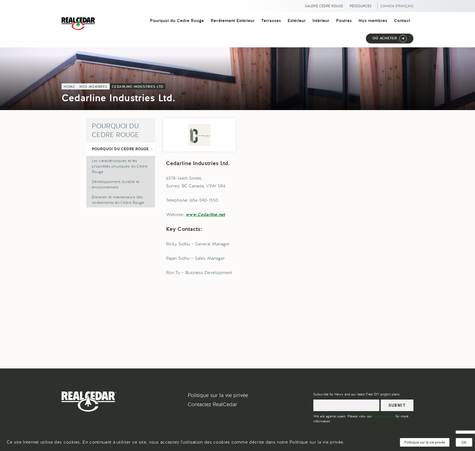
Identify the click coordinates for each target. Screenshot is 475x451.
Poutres (344, 21)
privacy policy (383, 416)
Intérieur (320, 21)
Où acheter (384, 38)
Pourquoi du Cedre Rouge (177, 21)
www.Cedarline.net (205, 215)
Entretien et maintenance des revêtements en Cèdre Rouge (118, 200)
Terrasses (271, 21)
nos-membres (93, 87)
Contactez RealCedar (212, 404)
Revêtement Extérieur (233, 21)
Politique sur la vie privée (218, 395)
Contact (402, 21)
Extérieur (297, 21)
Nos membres (372, 21)
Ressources (360, 6)
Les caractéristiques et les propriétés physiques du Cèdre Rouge (120, 166)
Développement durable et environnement (115, 184)
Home (69, 87)
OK (464, 442)
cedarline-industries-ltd (137, 87)
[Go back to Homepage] (80, 24)
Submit (397, 405)
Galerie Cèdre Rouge (324, 6)
